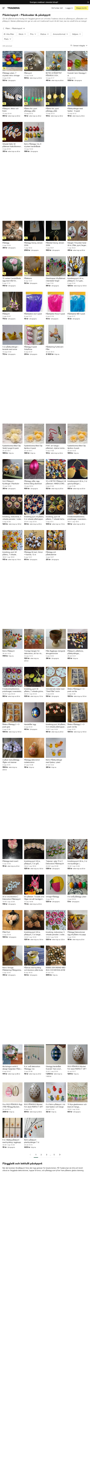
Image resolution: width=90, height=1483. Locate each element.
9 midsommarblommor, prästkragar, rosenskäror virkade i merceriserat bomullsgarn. (77, 518)
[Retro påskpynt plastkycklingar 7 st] (34, 1128)
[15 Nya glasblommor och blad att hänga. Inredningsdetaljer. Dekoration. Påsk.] (78, 1092)
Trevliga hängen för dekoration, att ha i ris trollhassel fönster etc (33, 652)
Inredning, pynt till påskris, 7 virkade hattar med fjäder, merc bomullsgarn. (55, 518)
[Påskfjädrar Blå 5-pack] (78, 302)
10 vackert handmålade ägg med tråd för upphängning (11, 279)
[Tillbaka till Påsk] (3, 28)
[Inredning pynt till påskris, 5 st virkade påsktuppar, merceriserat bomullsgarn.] (34, 505)
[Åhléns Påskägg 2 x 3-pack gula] (12, 712)
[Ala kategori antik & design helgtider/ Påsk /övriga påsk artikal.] (12, 1054)
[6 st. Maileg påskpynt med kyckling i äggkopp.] (12, 1128)
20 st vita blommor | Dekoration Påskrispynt (11, 898)
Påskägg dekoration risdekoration (32, 761)
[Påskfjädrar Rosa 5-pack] (56, 302)
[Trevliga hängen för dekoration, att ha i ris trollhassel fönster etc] (34, 639)
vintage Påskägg (52, 897)
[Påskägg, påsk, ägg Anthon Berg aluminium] (34, 469)
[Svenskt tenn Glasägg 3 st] (78, 61)
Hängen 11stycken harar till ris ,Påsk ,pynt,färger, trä (77, 244)
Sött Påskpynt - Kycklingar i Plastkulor (10, 482)
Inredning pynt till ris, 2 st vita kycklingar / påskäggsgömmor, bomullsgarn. (77, 862)
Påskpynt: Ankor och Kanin (10, 109)
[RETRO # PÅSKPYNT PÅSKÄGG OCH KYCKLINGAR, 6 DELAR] (56, 61)
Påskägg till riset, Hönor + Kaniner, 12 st (33, 553)
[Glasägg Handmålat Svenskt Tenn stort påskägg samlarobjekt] (56, 1054)
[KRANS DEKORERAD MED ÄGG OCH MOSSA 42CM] (56, 956)
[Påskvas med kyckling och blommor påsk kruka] (34, 956)
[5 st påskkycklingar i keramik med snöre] (12, 335)
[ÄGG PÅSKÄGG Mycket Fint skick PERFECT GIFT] (78, 1054)
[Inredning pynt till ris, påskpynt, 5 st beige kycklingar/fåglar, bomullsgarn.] (34, 920)
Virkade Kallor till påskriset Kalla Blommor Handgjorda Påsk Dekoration (11, 145)
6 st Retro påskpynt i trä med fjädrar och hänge (55, 1105)
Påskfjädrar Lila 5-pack (33, 314)
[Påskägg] (12, 231)
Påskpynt (6, 314)
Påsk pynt (28, 73)
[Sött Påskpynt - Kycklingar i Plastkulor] (12, 469)
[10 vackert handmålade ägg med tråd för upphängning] (12, 266)
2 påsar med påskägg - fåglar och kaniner (11, 761)
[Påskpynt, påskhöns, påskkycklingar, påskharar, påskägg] (78, 639)
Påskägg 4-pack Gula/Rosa (30, 348)
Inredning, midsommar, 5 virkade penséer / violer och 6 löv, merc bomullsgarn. (11, 518)
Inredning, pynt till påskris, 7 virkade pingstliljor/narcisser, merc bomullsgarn (10, 553)
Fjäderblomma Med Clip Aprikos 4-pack (33, 447)
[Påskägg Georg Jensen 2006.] (34, 231)
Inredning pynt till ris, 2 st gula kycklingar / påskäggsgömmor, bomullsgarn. (77, 482)
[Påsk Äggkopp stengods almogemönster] (56, 639)
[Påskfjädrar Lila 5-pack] (34, 302)
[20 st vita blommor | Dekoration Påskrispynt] (12, 885)
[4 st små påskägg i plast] (78, 885)
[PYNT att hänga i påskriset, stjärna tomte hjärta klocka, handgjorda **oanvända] (56, 434)
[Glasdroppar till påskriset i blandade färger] (56, 266)
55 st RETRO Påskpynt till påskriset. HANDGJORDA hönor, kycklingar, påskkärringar (56, 482)
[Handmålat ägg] (34, 712)
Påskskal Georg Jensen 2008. (55, 244)
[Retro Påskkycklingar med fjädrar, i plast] (56, 748)
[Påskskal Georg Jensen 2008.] (56, 231)
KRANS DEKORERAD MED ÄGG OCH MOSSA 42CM (55, 969)
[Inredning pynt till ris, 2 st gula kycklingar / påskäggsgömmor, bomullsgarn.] (78, 469)
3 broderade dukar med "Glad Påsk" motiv (55, 690)
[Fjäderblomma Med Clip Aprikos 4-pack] (34, 434)
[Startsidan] (13, 8)
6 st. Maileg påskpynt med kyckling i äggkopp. (11, 1141)
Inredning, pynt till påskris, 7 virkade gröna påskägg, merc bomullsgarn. (33, 690)
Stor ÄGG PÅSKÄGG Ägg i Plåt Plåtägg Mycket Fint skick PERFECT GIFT (12, 1105)
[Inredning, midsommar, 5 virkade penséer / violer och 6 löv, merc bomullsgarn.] (12, 505)
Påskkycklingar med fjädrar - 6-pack (75, 109)
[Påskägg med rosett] (12, 849)
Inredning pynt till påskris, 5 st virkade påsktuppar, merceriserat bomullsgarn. (34, 518)
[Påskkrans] (34, 266)
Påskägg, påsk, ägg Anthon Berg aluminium (33, 482)
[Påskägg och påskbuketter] (56, 540)
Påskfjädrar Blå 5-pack (76, 314)
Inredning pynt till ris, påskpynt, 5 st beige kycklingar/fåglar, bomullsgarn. (32, 933)
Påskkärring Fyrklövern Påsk (54, 348)
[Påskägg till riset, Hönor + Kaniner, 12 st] (34, 540)
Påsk (8, 28)
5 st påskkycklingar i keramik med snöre (10, 348)
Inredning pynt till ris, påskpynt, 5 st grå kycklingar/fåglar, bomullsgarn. (32, 862)
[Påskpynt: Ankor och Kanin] (12, 96)
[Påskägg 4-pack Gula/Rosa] (34, 335)
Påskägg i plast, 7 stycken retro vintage (11, 74)
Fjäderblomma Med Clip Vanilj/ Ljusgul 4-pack (11, 447)
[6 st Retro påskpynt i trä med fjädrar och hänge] (56, 1092)
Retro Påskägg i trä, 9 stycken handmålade (32, 145)
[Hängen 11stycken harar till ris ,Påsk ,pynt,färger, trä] (78, 231)
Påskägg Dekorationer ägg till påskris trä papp (77, 933)
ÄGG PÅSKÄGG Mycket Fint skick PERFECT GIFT (77, 1067)
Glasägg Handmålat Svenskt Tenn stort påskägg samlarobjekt (54, 1067)
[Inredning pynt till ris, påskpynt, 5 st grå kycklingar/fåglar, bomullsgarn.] (34, 849)
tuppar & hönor (35, 1170)
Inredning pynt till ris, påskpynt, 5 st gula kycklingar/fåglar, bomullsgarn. (76, 279)
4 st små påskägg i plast (77, 897)
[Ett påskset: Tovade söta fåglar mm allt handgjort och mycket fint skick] (34, 885)
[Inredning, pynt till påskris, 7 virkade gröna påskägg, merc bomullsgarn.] (34, 677)
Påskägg (5, 243)
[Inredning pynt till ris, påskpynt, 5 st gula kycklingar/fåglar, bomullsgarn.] (78, 266)
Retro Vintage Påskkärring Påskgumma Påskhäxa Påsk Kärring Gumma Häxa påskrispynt (12, 969)
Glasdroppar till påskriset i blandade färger (55, 279)
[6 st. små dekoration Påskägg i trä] (34, 1054)
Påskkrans (28, 278)
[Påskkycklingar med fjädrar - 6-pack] (78, 96)
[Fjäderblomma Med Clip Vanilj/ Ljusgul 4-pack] (12, 434)
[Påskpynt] (12, 302)
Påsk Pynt (6, 932)
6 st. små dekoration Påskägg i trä (32, 1067)
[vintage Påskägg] (56, 885)
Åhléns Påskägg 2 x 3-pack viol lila (76, 690)
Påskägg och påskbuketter (51, 553)
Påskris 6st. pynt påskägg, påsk (30, 109)
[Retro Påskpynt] (12, 639)
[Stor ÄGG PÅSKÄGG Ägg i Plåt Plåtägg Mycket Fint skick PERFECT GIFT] (12, 1092)
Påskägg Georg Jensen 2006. (33, 244)
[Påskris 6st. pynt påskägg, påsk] (34, 96)
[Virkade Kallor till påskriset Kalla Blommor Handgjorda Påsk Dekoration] (12, 132)
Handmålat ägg (30, 724)
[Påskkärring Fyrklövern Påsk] (56, 335)
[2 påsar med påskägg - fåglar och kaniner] (12, 748)
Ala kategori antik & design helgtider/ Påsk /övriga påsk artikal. (11, 1067)
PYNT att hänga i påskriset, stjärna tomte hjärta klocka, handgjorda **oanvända (56, 447)
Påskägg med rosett (10, 861)
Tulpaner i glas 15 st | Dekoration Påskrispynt (55, 862)
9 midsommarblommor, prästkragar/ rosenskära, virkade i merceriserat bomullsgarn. (12, 690)
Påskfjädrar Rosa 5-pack (55, 314)
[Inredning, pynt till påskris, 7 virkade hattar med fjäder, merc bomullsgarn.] (56, 505)
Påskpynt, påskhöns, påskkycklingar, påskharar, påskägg (76, 652)
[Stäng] (88, 2)
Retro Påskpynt (8, 651)
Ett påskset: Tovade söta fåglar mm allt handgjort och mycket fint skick (34, 898)
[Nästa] (59, 1154)
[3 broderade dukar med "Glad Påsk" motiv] (56, 677)
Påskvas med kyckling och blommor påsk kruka (33, 969)
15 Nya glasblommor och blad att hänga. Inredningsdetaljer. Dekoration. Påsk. (77, 1105)
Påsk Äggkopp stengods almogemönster (55, 652)
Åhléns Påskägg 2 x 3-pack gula (11, 725)
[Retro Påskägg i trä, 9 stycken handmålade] (34, 132)
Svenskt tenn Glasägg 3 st (77, 74)
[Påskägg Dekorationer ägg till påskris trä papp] (78, 920)
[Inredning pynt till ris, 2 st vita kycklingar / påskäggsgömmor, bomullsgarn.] (78, 849)
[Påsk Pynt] (12, 920)
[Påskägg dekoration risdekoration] (34, 748)
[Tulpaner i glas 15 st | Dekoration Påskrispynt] (56, 849)
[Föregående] (31, 1154)
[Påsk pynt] (34, 61)
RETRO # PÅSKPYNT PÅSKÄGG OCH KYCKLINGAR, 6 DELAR (55, 74)
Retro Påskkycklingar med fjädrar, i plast (54, 761)
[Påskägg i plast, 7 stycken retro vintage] (12, 61)
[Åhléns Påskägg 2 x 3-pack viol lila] (78, 677)
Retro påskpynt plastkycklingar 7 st (31, 1141)
